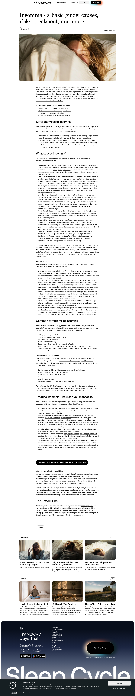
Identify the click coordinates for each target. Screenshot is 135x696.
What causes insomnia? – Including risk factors (54, 111)
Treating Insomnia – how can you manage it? (54, 115)
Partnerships (61, 2)
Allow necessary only (119, 688)
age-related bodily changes (59, 289)
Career (54, 642)
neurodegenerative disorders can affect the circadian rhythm (64, 190)
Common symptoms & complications (51, 113)
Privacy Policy (56, 647)
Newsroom (55, 639)
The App (54, 631)
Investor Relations (57, 635)
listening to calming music (50, 447)
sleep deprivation (87, 506)
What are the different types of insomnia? (53, 109)
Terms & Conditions (57, 649)
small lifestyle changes (56, 404)
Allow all (119, 683)
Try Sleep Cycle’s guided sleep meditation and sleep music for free (62, 463)
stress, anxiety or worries (62, 170)
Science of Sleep (57, 634)
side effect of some (74, 211)
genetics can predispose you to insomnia (78, 280)
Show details (26, 693)
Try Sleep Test (73, 2)
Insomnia (24, 29)
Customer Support (57, 640)
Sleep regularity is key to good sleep (58, 418)
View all (112, 536)
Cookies (54, 651)
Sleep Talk (55, 632)
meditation (88, 445)
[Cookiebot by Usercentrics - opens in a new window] (13, 693)
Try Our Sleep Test (57, 629)
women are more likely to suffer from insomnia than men (64, 271)
